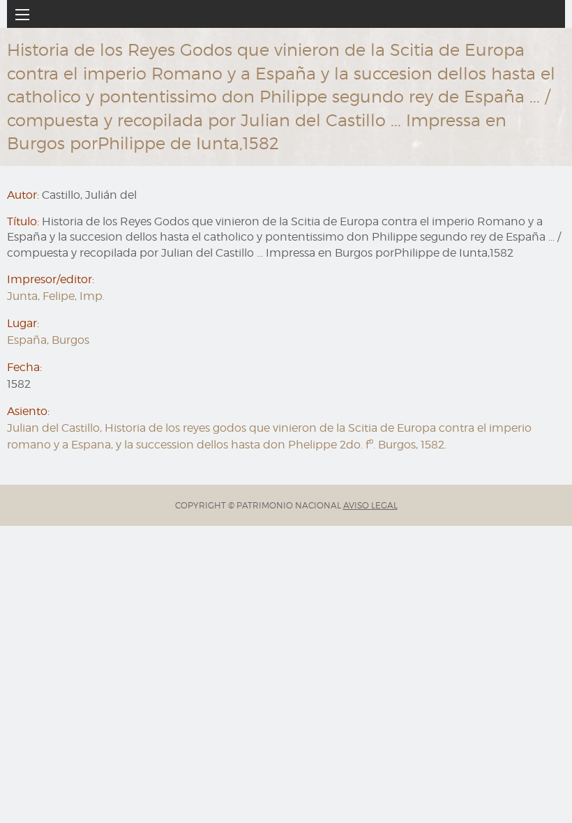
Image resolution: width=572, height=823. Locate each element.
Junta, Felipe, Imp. (56, 296)
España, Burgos (48, 340)
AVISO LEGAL (370, 505)
